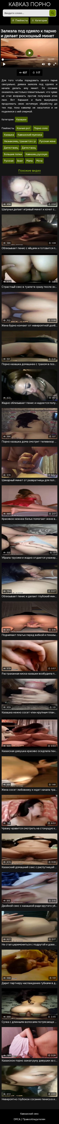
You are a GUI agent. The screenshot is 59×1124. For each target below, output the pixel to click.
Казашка (9, 134)
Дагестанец (11, 147)
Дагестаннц (29, 147)
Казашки (21, 119)
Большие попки (13, 154)
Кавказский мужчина (30, 134)
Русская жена (47, 141)
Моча (39, 160)
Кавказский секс (29, 1113)
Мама (29, 160)
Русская (8, 160)
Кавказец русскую (36, 154)
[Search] (52, 13)
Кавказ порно (30, 4)
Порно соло (41, 128)
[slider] (23, 59)
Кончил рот (23, 128)
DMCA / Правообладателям (29, 1119)
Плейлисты (21, 20)
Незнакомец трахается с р (20, 141)
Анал (20, 160)
